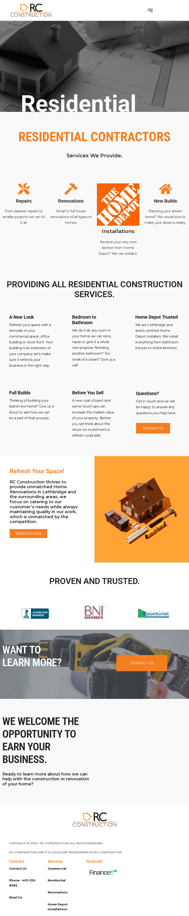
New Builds (165, 201)
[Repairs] (24, 189)
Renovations (71, 201)
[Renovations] (71, 189)
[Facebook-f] (11, 911)
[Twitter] (22, 911)
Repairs (24, 201)
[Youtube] (32, 911)
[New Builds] (165, 189)
